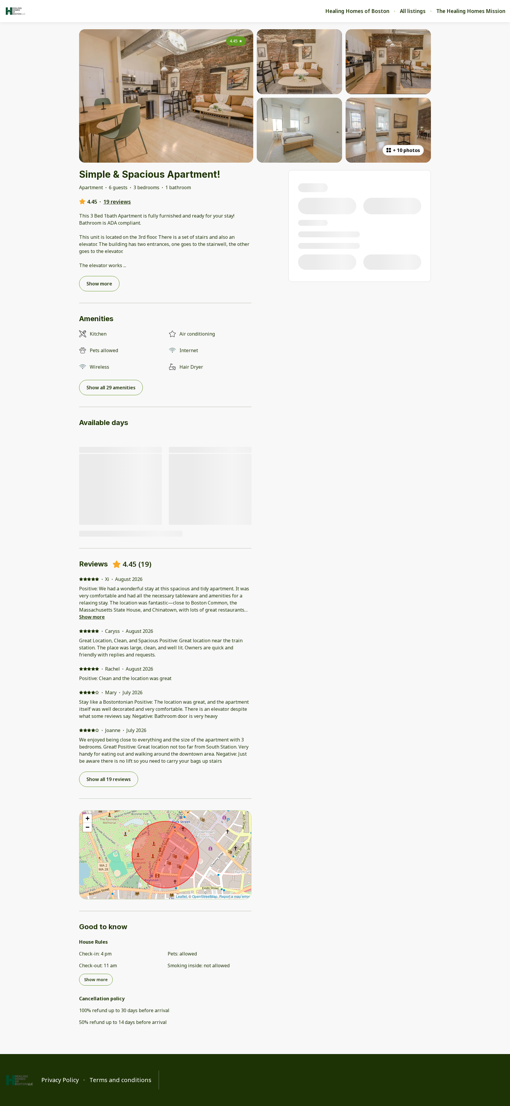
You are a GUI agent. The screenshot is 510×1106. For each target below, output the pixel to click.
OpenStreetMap (205, 896)
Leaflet (181, 896)
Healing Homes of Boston (357, 11)
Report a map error (234, 896)
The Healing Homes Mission (470, 11)
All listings (413, 11)
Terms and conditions (120, 1080)
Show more (92, 617)
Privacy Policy (60, 1080)
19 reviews (117, 201)
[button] (87, 818)
